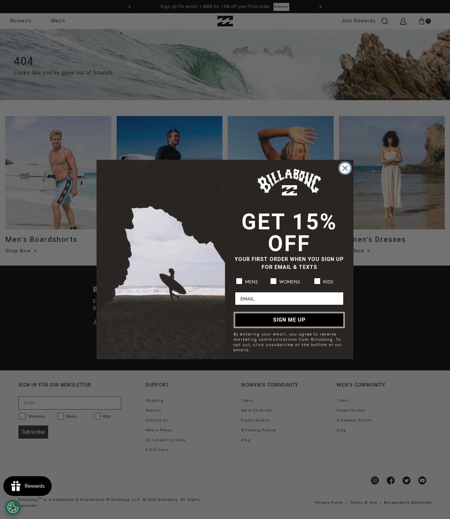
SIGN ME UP (289, 320)
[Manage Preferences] (13, 507)
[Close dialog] (345, 168)
